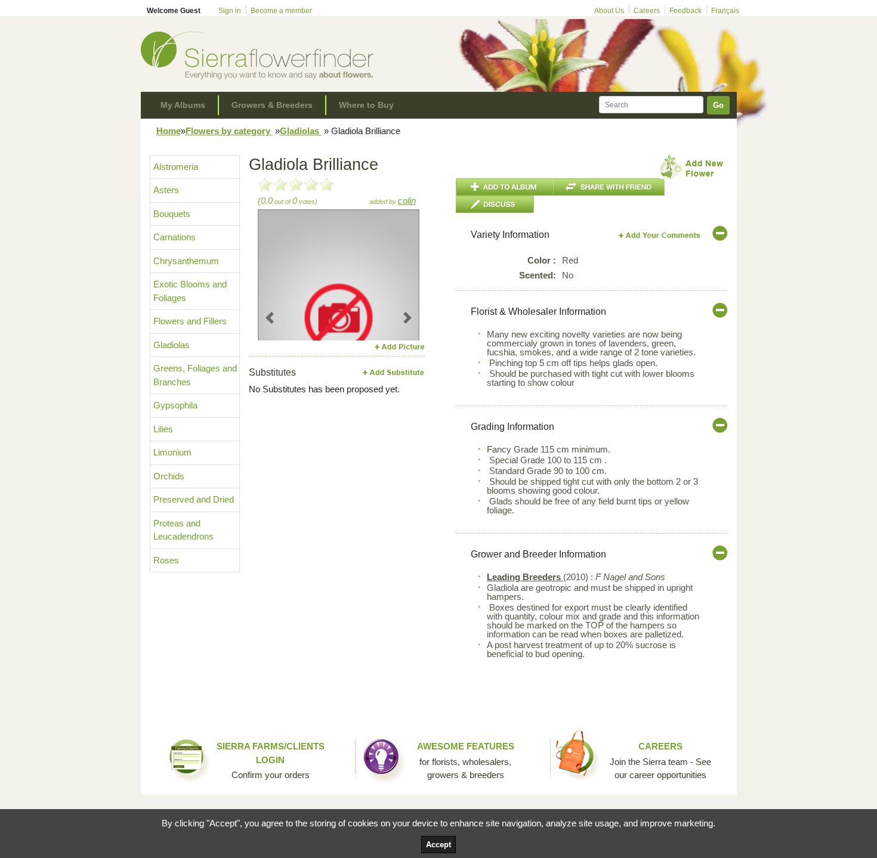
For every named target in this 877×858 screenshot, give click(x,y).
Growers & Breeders (272, 105)
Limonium (172, 452)
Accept (438, 844)
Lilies (163, 429)
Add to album (505, 187)
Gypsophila (175, 405)
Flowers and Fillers (190, 321)
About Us (609, 11)
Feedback (685, 11)
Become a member (281, 11)
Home (168, 131)
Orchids (168, 476)
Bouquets (171, 214)
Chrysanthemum (186, 261)
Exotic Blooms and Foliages (190, 291)
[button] (270, 317)
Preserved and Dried (193, 499)
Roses (166, 560)
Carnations (174, 237)
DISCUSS (495, 204)
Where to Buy (366, 105)
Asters (166, 190)
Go (718, 105)
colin (407, 201)
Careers (647, 11)
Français (725, 11)
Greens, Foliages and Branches (195, 375)
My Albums (182, 105)
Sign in (229, 11)
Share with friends (609, 187)
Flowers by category (229, 131)
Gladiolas (301, 131)
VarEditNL (660, 235)
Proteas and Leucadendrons (183, 530)
